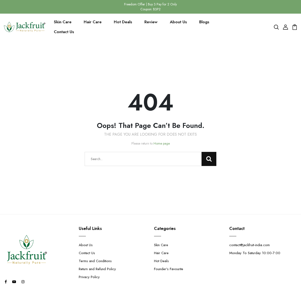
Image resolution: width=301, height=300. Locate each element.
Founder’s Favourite (168, 269)
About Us (178, 22)
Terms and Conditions (95, 261)
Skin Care (62, 22)
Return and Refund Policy (97, 269)
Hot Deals (123, 22)
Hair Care (93, 22)
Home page (162, 143)
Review (151, 22)
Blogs (204, 22)
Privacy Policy (89, 277)
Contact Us (64, 32)
